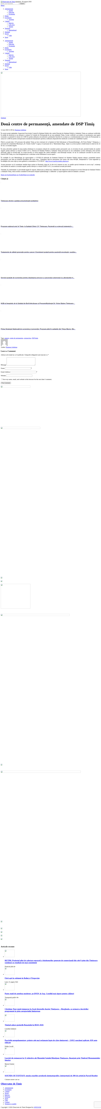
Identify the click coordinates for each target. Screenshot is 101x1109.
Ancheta (11, 19)
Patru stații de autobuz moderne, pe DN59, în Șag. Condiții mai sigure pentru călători (39, 994)
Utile (10, 35)
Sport (6, 37)
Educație (11, 12)
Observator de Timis (11, 1083)
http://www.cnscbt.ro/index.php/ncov (57, 161)
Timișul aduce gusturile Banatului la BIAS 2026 (24, 1025)
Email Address (5, 372)
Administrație (9, 9)
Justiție (11, 10)
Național (7, 28)
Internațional (12, 30)
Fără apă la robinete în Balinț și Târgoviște (22, 978)
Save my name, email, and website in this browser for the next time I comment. (27, 379)
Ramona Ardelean (20, 130)
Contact (7, 1102)
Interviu (11, 23)
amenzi (7, 338)
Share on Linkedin (29, 175)
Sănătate (7, 32)
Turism (11, 26)
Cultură (7, 21)
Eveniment (8, 18)
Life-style (12, 25)
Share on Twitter (18, 175)
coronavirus (27, 338)
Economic (12, 14)
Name (3, 368)
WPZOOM (37, 1107)
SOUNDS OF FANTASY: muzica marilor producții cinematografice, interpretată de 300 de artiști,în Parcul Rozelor (51, 1076)
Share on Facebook (7, 175)
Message (3, 365)
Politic (7, 16)
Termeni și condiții (10, 1104)
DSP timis (35, 338)
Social (7, 34)
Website (3, 375)
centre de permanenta (16, 338)
